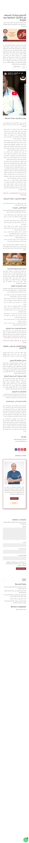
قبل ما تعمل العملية (9, 24)
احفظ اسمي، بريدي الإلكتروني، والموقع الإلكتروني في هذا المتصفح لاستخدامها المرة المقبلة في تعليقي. (16, 563)
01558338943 (20, 812)
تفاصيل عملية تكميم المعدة (20, 439)
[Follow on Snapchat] (22, 3)
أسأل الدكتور (14, 498)
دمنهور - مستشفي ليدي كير (17, 819)
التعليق (24, 527)
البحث (24, 580)
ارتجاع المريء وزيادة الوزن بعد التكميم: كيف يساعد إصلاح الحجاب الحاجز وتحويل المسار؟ (15, 595)
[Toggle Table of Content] (23, 67)
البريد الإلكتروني (22, 549)
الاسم (24, 542)
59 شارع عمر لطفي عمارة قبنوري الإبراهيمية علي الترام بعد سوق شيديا (14, 776)
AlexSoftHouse (16, 838)
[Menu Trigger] (26, 2)
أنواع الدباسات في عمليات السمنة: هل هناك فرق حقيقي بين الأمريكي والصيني (15, 602)
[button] (25, 840)
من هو (20, 441)
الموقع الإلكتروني (22, 555)
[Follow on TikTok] (15, 3)
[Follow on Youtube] (12, 3)
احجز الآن (14, 503)
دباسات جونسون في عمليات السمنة (18, 599)
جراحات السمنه (17, 24)
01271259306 (20, 826)
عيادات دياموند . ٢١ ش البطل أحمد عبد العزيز (14, 805)
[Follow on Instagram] (17, 3)
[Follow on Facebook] (10, 3)
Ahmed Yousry (23, 23)
